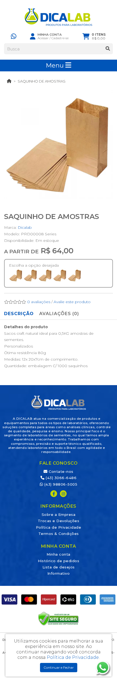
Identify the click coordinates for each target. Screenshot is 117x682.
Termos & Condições (58, 533)
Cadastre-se (60, 38)
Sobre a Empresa (59, 514)
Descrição (19, 313)
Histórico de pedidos (58, 561)
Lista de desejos (58, 567)
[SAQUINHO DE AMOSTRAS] (58, 144)
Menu (55, 65)
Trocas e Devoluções (58, 521)
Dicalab (25, 227)
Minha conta (58, 554)
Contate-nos (60, 471)
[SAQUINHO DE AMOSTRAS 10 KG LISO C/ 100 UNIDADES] (74, 275)
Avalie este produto (72, 301)
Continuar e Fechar (59, 667)
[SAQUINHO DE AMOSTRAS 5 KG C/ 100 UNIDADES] (60, 275)
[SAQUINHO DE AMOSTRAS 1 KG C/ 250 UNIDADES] (30, 275)
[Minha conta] (32, 36)
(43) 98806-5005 (60, 484)
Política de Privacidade (58, 527)
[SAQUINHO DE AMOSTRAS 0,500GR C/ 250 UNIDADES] (16, 275)
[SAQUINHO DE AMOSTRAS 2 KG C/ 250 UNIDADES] (45, 275)
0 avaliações (38, 301)
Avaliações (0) (59, 313)
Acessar (43, 38)
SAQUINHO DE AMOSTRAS (42, 81)
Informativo (58, 573)
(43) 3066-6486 (60, 478)
